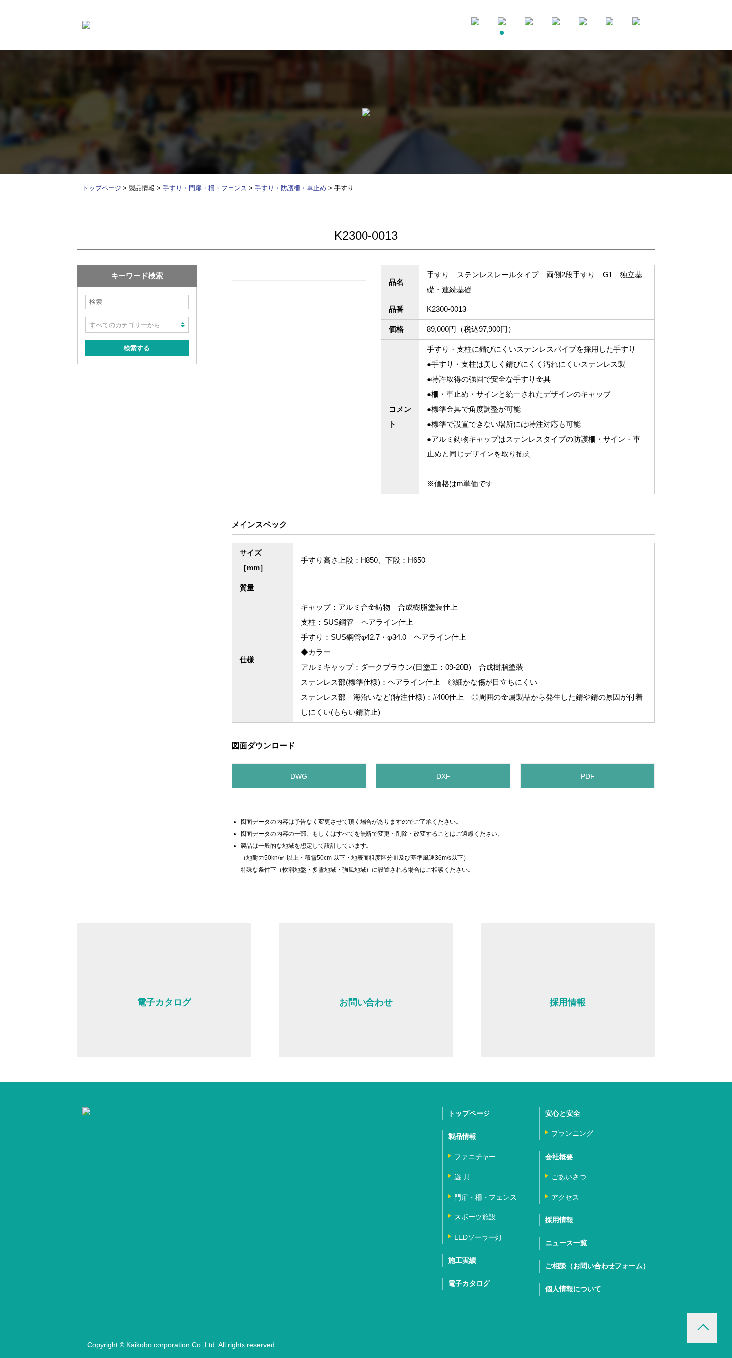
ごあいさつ (568, 1177)
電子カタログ (469, 1283)
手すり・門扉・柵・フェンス (205, 188)
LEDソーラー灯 (478, 1237)
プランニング (572, 1133)
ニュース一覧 (566, 1243)
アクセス (565, 1197)
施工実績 (462, 1260)
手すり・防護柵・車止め (290, 188)
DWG (298, 776)
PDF (588, 776)
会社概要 (559, 1157)
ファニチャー (475, 1157)
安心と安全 (562, 1113)
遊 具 (462, 1177)
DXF (443, 776)
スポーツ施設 (475, 1217)
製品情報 (462, 1136)
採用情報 (559, 1220)
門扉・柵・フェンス (485, 1197)
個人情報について (573, 1289)
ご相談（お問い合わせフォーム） (597, 1266)
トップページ (101, 188)
